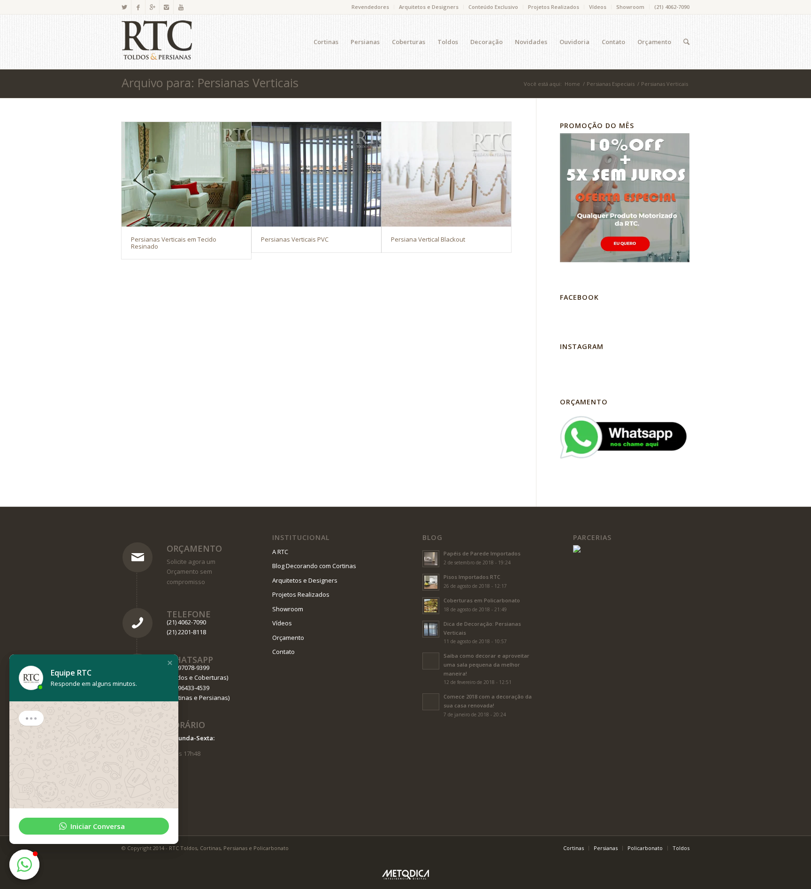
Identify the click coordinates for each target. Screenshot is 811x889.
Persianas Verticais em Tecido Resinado (173, 242)
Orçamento (194, 548)
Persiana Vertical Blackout (428, 239)
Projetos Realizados (553, 6)
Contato (283, 651)
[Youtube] (181, 7)
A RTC (280, 551)
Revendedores (370, 6)
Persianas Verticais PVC (295, 239)
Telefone (189, 614)
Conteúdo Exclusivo (493, 6)
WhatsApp (190, 659)
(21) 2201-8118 (186, 632)
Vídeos (597, 6)
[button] (170, 663)
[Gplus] (152, 7)
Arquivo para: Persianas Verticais (210, 83)
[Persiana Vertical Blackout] (446, 174)
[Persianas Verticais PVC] (316, 174)
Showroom (630, 6)
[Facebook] (138, 7)
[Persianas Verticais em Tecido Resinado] (186, 174)
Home (572, 83)
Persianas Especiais (611, 83)
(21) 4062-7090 (671, 6)
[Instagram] (166, 7)
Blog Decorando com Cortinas (314, 566)
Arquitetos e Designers (429, 6)
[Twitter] (124, 7)
